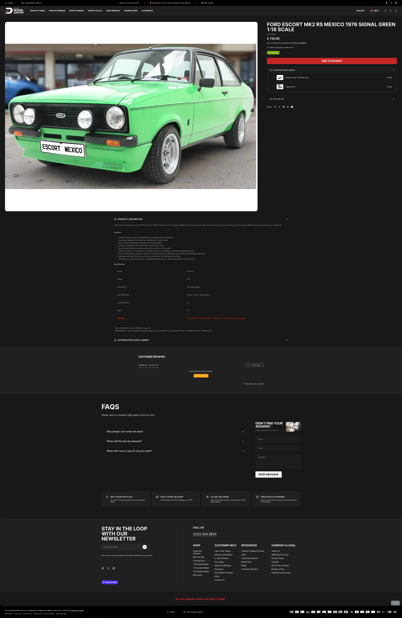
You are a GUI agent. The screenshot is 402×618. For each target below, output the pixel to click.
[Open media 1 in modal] (131, 116)
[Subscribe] (145, 547)
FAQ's (243, 555)
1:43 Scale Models (201, 568)
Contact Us (220, 580)
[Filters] (248, 365)
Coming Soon (199, 561)
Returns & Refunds (223, 565)
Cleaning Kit (290, 87)
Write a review (201, 376)
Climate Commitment (280, 573)
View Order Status (223, 551)
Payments (219, 569)
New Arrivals (198, 557)
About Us (275, 551)
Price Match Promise (224, 573)
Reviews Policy (278, 569)
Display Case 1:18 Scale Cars (297, 77)
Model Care (246, 562)
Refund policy (9, 613)
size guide (195, 287)
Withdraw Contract (280, 555)
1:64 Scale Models (201, 571)
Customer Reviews (197, 552)
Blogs (243, 565)
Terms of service (27, 613)
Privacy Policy (277, 558)
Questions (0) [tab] (153, 365)
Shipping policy (38, 613)
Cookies (275, 562)
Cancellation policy (61, 613)
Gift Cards (197, 575)
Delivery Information (224, 555)
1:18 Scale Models (201, 564)
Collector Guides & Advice (252, 551)
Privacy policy (18, 613)
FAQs (130, 415)
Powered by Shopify (77, 610)
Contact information (49, 613)
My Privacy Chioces (280, 565)
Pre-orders (219, 562)
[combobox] (10, 3)
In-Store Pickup (221, 558)
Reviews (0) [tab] (143, 365)
